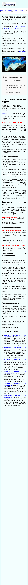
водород (16, 28)
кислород (7, 28)
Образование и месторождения (16, 90)
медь (15, 26)
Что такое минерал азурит (13, 80)
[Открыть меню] (25, 4)
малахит (22, 51)
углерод (23, 26)
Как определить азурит (14, 87)
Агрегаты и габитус (13, 83)
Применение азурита (14, 92)
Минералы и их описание (15, 10)
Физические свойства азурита (16, 85)
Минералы (3, 10)
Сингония (5, 113)
